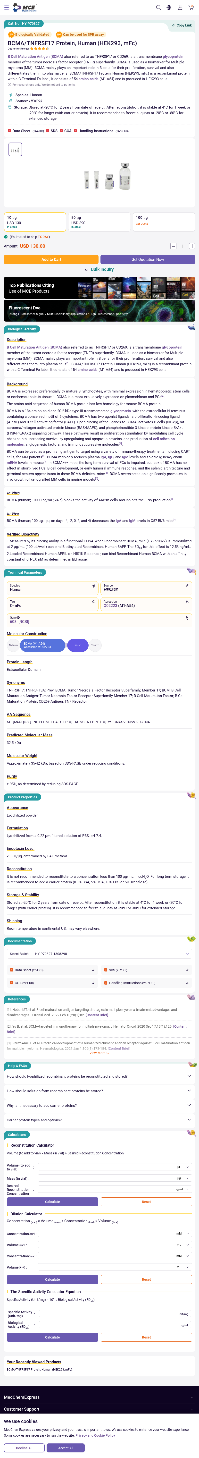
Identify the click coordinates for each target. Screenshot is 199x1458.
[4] (45, 461)
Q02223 (110, 605)
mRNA (12, 462)
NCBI (23, 621)
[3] (43, 456)
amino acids (89, 79)
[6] (96, 478)
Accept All (65, 1448)
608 (13, 621)
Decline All (24, 1448)
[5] (106, 472)
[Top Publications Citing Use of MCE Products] (99, 297)
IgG (111, 457)
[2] (162, 395)
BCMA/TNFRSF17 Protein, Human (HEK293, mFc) (39, 1369)
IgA (103, 457)
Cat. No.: (24, 24)
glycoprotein (173, 56)
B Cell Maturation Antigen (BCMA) (35, 56)
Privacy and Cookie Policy (95, 1435)
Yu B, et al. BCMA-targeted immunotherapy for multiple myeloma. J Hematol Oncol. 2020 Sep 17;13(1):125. (92, 1026)
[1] (67, 363)
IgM (125, 457)
